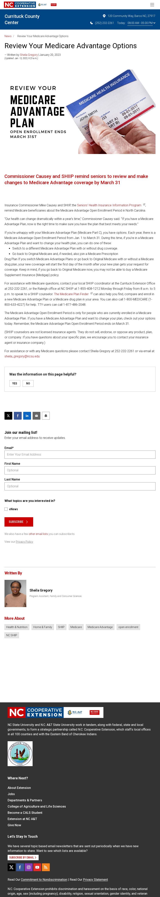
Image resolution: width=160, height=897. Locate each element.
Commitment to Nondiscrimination (44, 879)
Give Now (14, 825)
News (8, 36)
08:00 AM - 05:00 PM (140, 23)
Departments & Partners (25, 800)
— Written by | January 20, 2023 (32, 54)
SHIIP (61, 627)
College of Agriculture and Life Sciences (37, 806)
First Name (12, 464)
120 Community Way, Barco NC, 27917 (131, 16)
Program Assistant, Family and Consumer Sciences (55, 596)
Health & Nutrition (17, 627)
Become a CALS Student (25, 813)
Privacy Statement (95, 879)
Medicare (76, 627)
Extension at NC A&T (22, 819)
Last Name (12, 479)
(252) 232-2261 (104, 23)
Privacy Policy (24, 541)
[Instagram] (29, 867)
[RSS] (46, 867)
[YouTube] (37, 867)
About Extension (19, 788)
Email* (9, 448)
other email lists (38, 534)
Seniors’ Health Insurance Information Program (109, 205)
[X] (11, 867)
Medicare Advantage (100, 627)
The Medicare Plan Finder (71, 294)
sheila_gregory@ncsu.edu (22, 356)
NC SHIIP (11, 635)
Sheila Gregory (29, 54)
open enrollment (128, 627)
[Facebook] (20, 867)
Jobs (11, 794)
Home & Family (42, 627)
